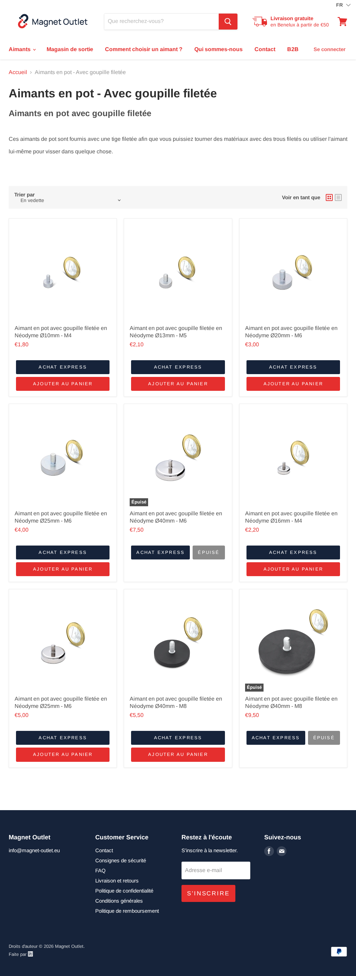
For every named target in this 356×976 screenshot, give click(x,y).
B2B (293, 49)
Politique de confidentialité (124, 891)
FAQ (100, 870)
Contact (264, 49)
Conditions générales (119, 901)
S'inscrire (208, 893)
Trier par (24, 194)
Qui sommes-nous (218, 49)
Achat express (63, 367)
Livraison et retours (117, 881)
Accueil (18, 72)
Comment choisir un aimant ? (144, 49)
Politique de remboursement (127, 911)
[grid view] (329, 197)
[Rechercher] (228, 22)
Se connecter (330, 49)
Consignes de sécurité (120, 860)
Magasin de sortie (70, 49)
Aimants (20, 49)
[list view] (338, 197)
